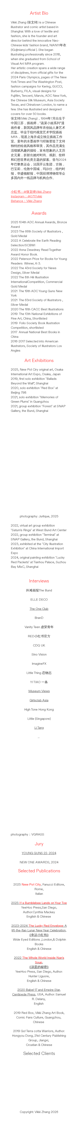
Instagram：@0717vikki (26, 196)
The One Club (39, 609)
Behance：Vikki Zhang (26, 201)
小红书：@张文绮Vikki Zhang (31, 192)
